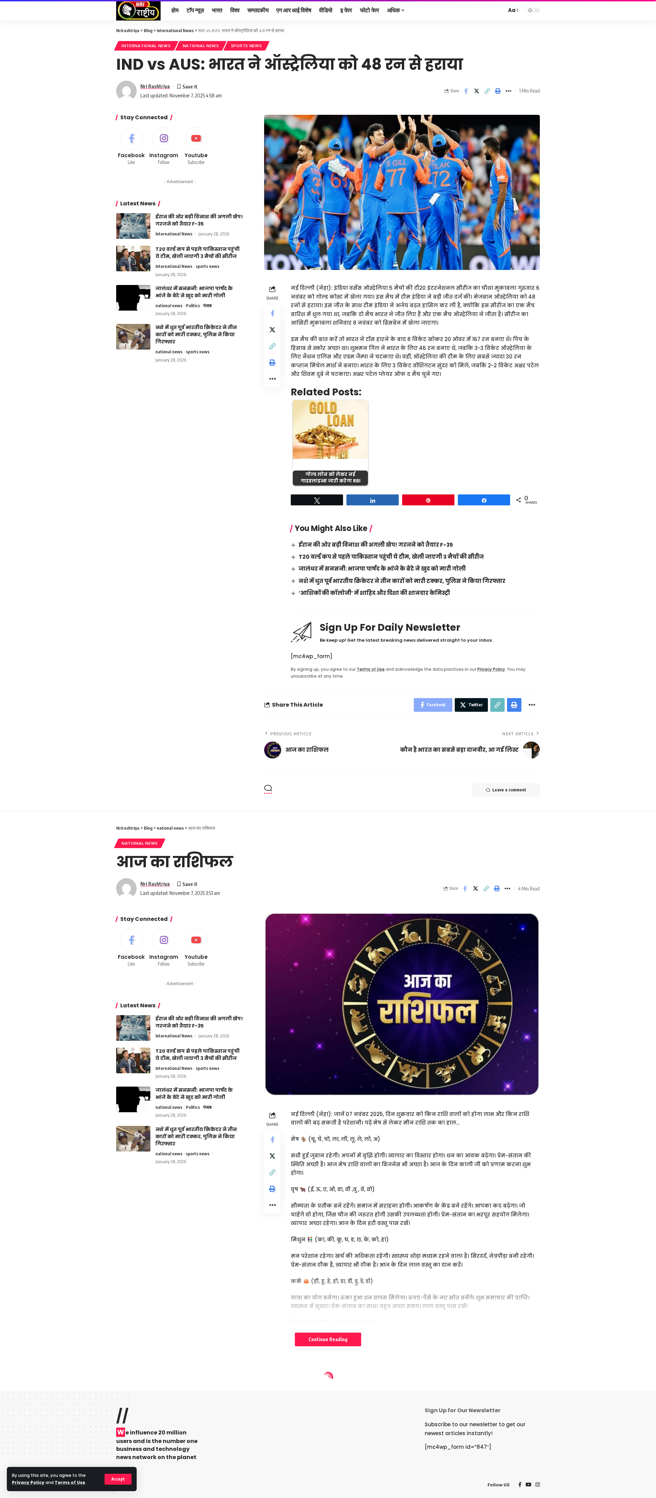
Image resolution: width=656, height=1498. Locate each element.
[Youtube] (196, 146)
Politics (193, 305)
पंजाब (207, 305)
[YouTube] (528, 1485)
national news (201, 45)
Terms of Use (70, 1482)
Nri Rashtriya (155, 86)
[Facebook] (131, 146)
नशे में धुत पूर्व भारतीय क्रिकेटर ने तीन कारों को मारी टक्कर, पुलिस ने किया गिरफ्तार (402, 581)
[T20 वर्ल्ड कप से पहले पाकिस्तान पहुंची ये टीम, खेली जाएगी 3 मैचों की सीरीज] (133, 258)
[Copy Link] (487, 90)
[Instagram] (164, 146)
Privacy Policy (28, 1482)
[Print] (498, 90)
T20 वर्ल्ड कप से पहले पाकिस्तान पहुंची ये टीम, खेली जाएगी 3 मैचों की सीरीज (391, 557)
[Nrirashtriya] (138, 10)
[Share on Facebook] (466, 90)
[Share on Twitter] (476, 90)
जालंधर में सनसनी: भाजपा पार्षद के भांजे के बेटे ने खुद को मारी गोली (382, 569)
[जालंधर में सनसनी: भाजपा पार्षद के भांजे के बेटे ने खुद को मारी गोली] (133, 298)
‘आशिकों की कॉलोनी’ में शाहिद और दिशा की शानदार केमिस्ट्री (374, 593)
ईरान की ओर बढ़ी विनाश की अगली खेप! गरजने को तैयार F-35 (376, 545)
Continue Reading (328, 1339)
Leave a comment (509, 789)
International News (146, 45)
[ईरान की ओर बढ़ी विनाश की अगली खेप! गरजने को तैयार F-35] (133, 226)
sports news (246, 45)
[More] (508, 90)
